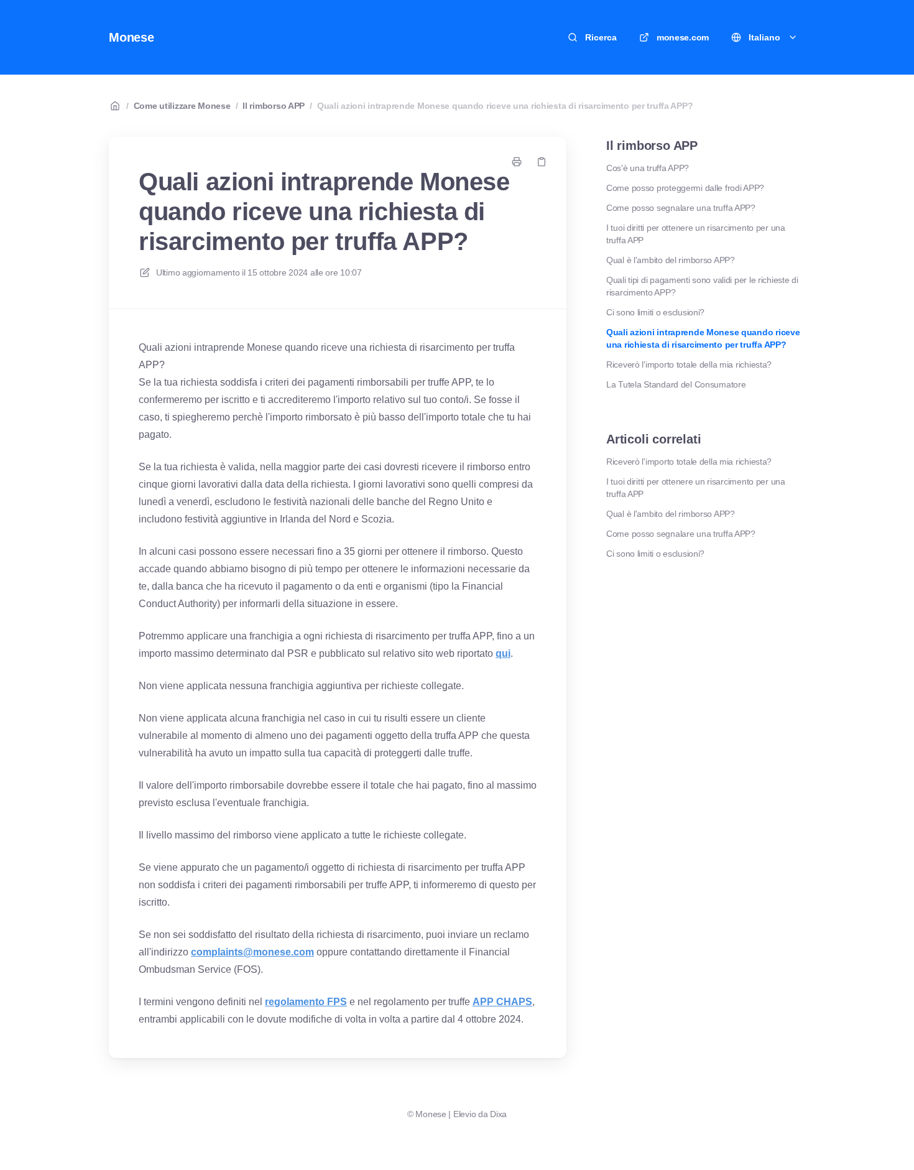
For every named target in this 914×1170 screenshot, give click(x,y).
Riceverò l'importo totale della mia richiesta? (689, 364)
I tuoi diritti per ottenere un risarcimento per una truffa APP (695, 234)
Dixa (498, 1114)
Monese (131, 37)
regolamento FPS (306, 1001)
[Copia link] (542, 162)
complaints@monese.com (252, 952)
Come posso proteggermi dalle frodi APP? (685, 188)
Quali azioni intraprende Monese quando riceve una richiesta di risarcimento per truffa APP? (505, 106)
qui (503, 653)
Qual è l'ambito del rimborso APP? (670, 260)
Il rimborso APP (273, 106)
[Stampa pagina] (517, 162)
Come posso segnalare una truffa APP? (680, 208)
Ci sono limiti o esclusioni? (655, 312)
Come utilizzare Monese (182, 106)
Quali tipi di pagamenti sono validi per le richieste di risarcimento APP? (702, 286)
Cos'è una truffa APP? (647, 168)
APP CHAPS (502, 1001)
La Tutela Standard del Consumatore (676, 384)
